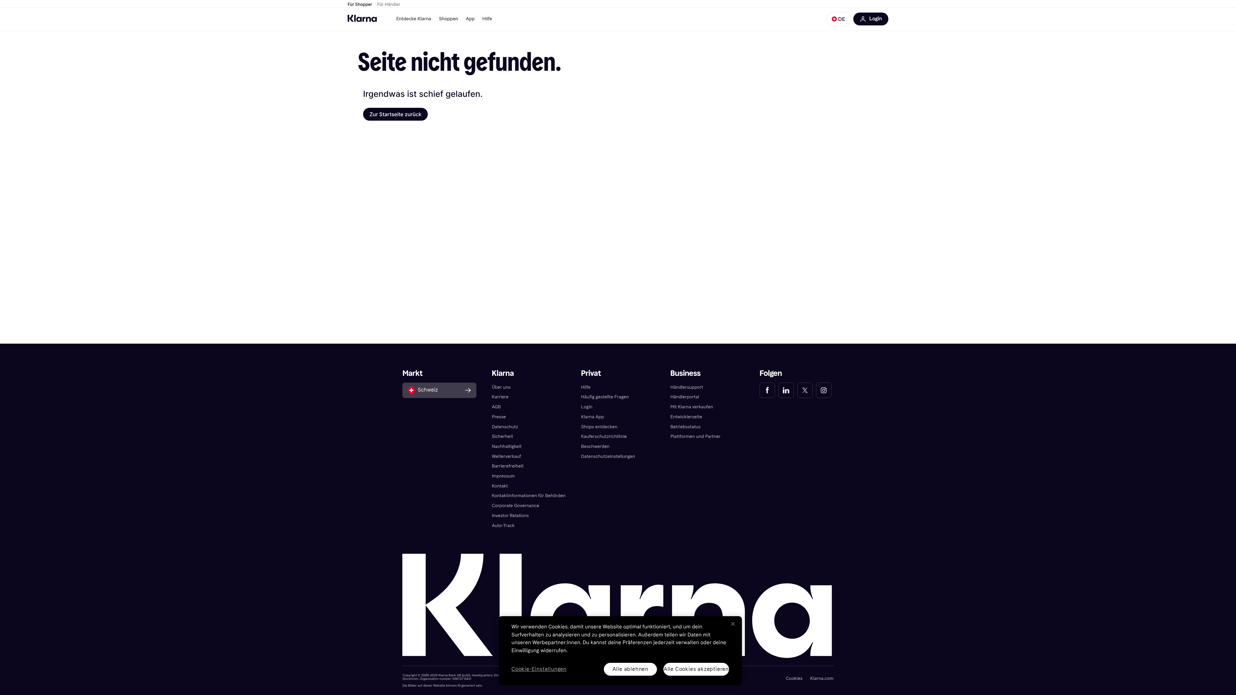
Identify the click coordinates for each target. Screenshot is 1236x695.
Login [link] (586, 407)
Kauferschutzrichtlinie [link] (604, 436)
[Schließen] (733, 624)
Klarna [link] (503, 373)
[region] (620, 650)
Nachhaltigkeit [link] (507, 446)
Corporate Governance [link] (515, 505)
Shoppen (448, 19)
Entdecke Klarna (413, 19)
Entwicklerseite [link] (686, 417)
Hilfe (487, 19)
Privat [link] (591, 373)
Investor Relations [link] (510, 515)
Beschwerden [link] (595, 446)
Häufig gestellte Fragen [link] (605, 397)
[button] (838, 19)
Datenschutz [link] (505, 427)
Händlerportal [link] (684, 397)
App (470, 19)
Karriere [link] (500, 397)
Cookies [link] (794, 678)
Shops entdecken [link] (599, 427)
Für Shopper (360, 4)
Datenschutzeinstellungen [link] (608, 456)
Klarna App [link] (592, 417)
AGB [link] (496, 407)
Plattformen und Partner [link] (695, 436)
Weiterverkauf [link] (506, 456)
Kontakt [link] (500, 486)
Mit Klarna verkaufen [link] (691, 407)
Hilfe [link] (586, 387)
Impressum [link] (503, 476)
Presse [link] (499, 417)
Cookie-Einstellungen (538, 669)
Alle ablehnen (630, 669)
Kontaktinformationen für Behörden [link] (529, 495)
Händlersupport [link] (686, 387)
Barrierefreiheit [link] (508, 466)
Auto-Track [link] (503, 525)
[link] (767, 390)
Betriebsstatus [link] (685, 427)
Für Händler (388, 4)
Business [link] (685, 373)
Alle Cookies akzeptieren (696, 669)
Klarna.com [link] (821, 678)
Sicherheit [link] (502, 436)
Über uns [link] (501, 387)
